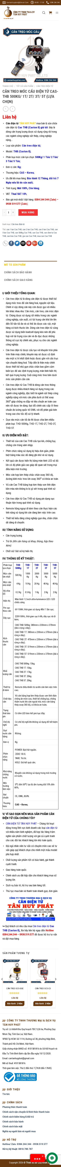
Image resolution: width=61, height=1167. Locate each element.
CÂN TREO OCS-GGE (14, 988)
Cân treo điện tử (44, 86)
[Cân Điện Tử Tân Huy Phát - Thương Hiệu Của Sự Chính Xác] (18, 13)
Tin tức (6, 1094)
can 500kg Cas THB (23, 232)
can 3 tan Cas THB (46, 229)
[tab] (30, 265)
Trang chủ (7, 86)
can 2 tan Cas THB (30, 229)
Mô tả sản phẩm (15, 264)
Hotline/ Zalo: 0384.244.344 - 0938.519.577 (24, 1144)
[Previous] (2, 985)
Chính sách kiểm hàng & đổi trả (18, 1116)
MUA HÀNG (28, 212)
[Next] (55, 985)
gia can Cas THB (29, 236)
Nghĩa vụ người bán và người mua (19, 1131)
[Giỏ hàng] (50, 12)
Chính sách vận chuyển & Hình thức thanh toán (26, 1111)
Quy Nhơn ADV (45, 1162)
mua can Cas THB (44, 236)
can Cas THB (37, 232)
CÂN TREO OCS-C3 (43, 988)
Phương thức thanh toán (14, 1107)
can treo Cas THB (14, 236)
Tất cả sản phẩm (24, 86)
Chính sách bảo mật (12, 1126)
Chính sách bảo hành (18, 272)
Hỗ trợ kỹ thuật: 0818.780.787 (17, 1149)
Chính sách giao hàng (18, 280)
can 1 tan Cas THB (14, 229)
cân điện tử (51, 827)
